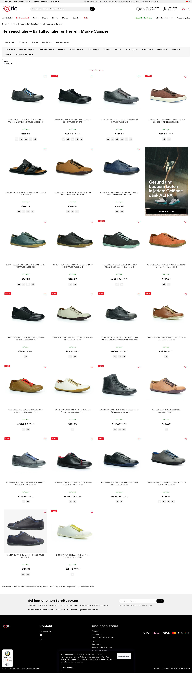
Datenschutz (96, 644)
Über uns (7, 1)
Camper (9, 64)
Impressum (95, 641)
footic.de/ (41, 640)
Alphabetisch (47, 42)
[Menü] (11, 650)
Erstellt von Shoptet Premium (164, 668)
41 (81, 139)
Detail (24, 114)
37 (63, 139)
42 (16, 139)
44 (26, 139)
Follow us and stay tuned (41, 635)
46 (35, 139)
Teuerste (34, 42)
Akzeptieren (123, 656)
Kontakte (55, 1)
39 (72, 139)
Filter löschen (95, 70)
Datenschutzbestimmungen (142, 605)
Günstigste (23, 42)
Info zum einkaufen (22, 1)
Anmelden (160, 601)
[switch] (7, 664)
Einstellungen (69, 668)
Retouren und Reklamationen (102, 647)
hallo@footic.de (45, 631)
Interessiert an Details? (74, 662)
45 (30, 139)
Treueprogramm (41, 1)
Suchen (92, 9)
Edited (183, 668)
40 (77, 139)
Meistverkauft (9, 42)
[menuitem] (7, 18)
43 (21, 139)
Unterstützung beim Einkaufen (102, 637)
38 (68, 139)
